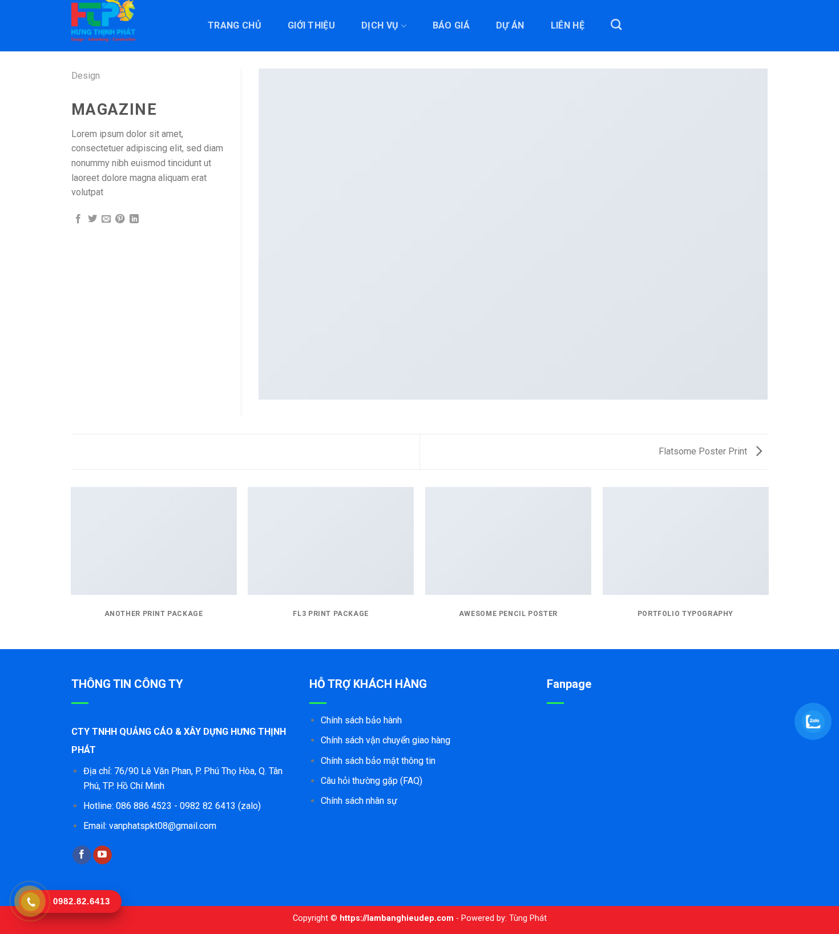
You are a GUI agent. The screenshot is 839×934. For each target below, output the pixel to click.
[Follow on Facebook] (81, 855)
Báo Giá (451, 25)
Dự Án (510, 25)
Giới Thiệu (311, 25)
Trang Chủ (234, 25)
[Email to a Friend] (106, 219)
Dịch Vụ (379, 26)
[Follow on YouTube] (102, 855)
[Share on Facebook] (78, 219)
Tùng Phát (528, 918)
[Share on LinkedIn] (134, 219)
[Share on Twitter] (92, 219)
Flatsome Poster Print (704, 451)
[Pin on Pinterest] (119, 219)
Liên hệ (567, 25)
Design (85, 75)
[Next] (767, 567)
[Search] (616, 24)
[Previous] (71, 567)
